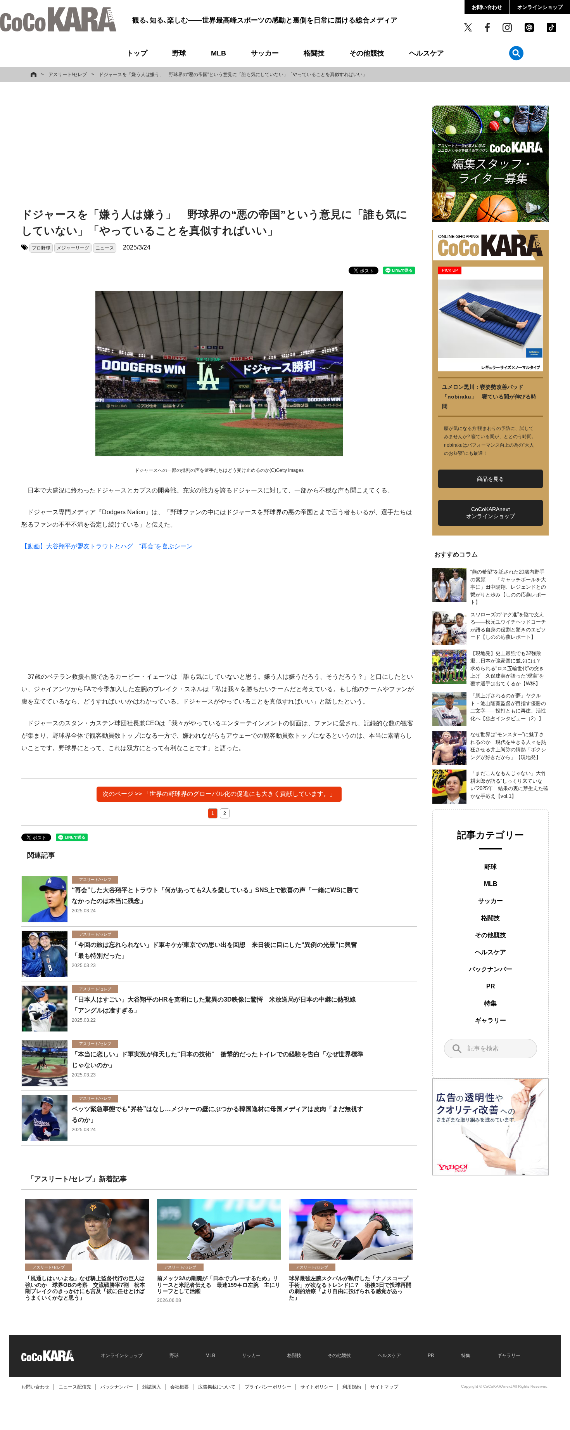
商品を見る (490, 479)
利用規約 (351, 1387)
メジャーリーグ (73, 248)
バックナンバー (490, 969)
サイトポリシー (317, 1387)
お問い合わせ (487, 7)
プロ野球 (41, 248)
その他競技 (366, 53)
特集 (490, 1003)
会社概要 (179, 1387)
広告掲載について (216, 1387)
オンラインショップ (540, 7)
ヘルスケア (426, 53)
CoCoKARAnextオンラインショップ (490, 512)
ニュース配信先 (75, 1387)
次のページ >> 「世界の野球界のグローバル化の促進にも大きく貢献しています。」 (219, 793)
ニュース (104, 248)
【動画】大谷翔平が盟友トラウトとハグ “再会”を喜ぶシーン (107, 546)
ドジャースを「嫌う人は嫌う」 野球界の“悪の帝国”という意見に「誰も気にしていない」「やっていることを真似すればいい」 (233, 74)
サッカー (265, 53)
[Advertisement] (219, 146)
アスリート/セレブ (67, 74)
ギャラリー (490, 1020)
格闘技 (314, 53)
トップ (136, 53)
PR (490, 986)
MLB (218, 53)
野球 (179, 53)
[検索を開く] (516, 53)
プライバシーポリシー (268, 1387)
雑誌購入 (151, 1387)
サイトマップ (384, 1387)
